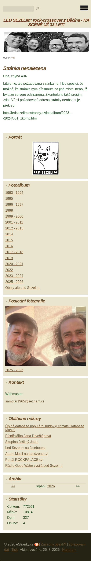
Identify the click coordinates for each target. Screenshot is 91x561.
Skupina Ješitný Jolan (21, 442)
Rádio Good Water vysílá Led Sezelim (33, 465)
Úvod (6, 57)
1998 (9, 210)
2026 (51, 486)
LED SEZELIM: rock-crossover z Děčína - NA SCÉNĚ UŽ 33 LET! (46, 22)
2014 (9, 234)
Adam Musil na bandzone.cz (26, 454)
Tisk (14, 549)
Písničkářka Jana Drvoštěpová (28, 436)
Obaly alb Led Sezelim (22, 288)
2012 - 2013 (14, 228)
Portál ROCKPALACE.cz (24, 459)
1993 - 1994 (14, 192)
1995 (9, 198)
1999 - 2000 (14, 216)
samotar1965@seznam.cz (24, 401)
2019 (9, 258)
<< (13, 486)
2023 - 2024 (14, 276)
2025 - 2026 (14, 282)
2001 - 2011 (14, 222)
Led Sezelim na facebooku (25, 448)
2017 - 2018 (14, 252)
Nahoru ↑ (69, 549)
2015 (9, 240)
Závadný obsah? (53, 544)
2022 (9, 270)
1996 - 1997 (14, 204)
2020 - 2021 (14, 264)
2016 (9, 246)
